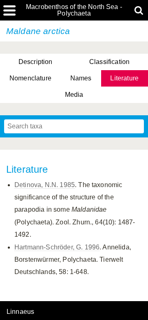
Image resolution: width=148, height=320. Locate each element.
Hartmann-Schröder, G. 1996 (56, 247)
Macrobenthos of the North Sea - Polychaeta (74, 10)
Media (74, 94)
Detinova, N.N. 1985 (44, 184)
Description (35, 61)
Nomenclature (30, 78)
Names (81, 78)
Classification (109, 61)
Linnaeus (20, 312)
